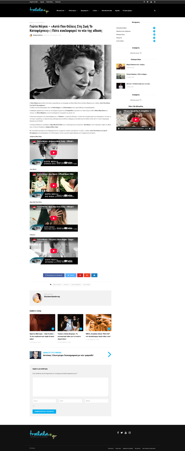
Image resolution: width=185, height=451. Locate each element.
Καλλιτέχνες (72, 10)
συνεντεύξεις (120, 41)
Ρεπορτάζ (57, 2)
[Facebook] (118, 432)
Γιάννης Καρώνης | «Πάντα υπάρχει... (137, 74)
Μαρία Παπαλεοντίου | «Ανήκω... (136, 64)
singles (66, 284)
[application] (135, 120)
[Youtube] (151, 2)
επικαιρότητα (40, 22)
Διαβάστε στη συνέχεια (52, 353)
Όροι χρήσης (137, 448)
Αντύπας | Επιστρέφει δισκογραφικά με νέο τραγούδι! (68, 355)
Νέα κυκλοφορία (76, 284)
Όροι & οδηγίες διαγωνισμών (148, 448)
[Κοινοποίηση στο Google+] (87, 275)
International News (121, 28)
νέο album (87, 284)
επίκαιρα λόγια (120, 34)
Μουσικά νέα (60, 10)
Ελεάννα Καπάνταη (37, 35)
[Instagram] (154, 2)
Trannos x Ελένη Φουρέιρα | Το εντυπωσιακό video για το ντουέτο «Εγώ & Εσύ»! (69, 336)
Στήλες (95, 10)
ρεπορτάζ (119, 38)
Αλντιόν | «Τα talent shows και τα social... (139, 84)
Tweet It (72, 275)
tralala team (118, 448)
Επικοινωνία (111, 448)
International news (107, 10)
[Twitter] (122, 432)
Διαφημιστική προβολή (128, 448)
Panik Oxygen (57, 284)
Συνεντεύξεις (49, 2)
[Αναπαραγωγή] (119, 129)
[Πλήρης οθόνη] (153, 129)
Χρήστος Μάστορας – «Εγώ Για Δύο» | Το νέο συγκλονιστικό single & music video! (42, 336)
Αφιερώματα (84, 10)
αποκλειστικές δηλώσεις (123, 31)
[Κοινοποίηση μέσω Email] (94, 275)
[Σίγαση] (150, 129)
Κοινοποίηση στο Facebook (54, 275)
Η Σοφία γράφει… (128, 10)
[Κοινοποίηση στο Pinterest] (80, 275)
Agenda (117, 10)
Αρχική (42, 2)
